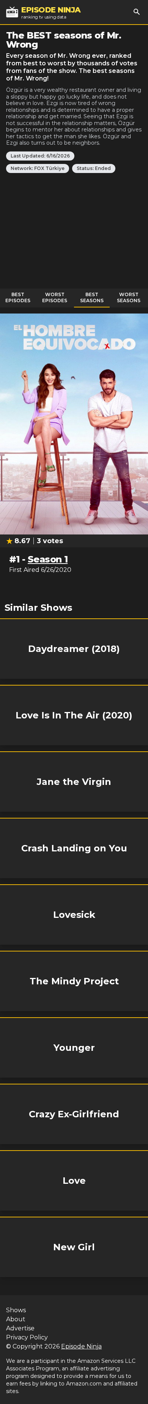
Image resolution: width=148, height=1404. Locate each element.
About (15, 1319)
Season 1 (48, 559)
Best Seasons (92, 297)
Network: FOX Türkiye (38, 168)
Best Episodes (17, 297)
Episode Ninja (81, 1346)
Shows (16, 1310)
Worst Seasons (128, 297)
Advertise (20, 1328)
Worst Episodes (54, 297)
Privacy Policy (27, 1337)
